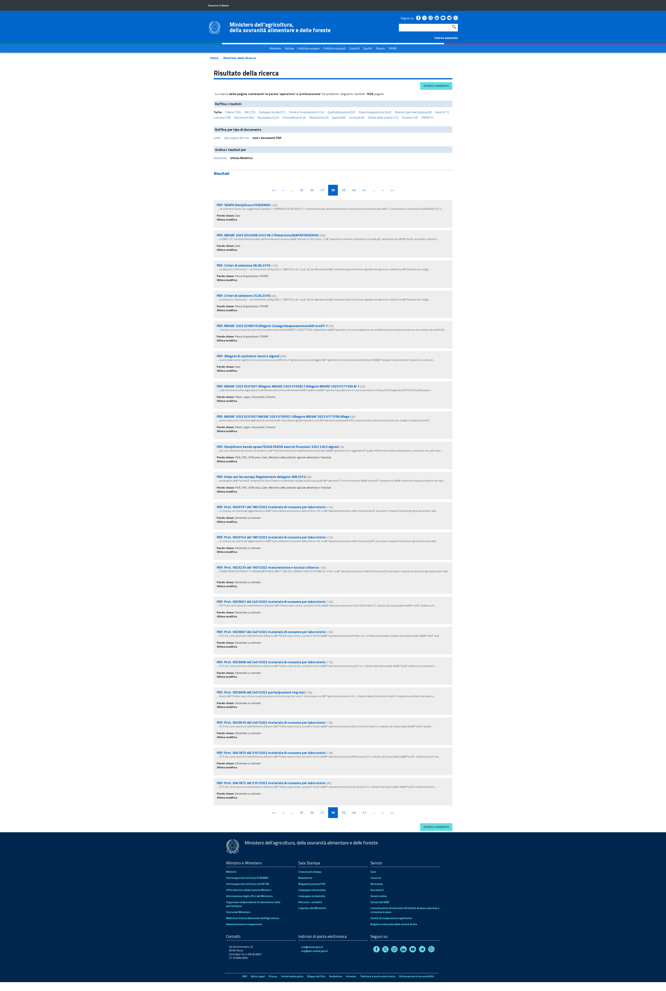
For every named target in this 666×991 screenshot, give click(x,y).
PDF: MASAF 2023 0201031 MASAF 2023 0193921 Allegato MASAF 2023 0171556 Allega (283, 416)
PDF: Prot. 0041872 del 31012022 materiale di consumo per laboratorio (271, 783)
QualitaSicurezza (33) (341, 112)
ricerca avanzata (446, 37)
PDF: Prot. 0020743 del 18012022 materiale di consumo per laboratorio (271, 537)
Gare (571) (442, 112)
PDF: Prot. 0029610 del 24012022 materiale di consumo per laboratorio (271, 722)
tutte (217, 137)
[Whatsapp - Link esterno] (455, 18)
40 (354, 190)
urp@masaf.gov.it (312, 947)
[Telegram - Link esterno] (449, 18)
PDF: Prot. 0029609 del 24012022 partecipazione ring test (261, 692)
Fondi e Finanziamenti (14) (306, 112)
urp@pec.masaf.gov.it (314, 951)
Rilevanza (220, 158)
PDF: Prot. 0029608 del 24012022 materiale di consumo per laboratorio (271, 662)
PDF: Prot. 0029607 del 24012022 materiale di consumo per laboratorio (271, 631)
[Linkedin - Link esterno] (436, 18)
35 (301, 190)
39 (343, 190)
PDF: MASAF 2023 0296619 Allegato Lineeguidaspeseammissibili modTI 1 (272, 325)
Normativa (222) (268, 117)
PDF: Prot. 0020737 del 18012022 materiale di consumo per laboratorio (271, 507)
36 (312, 190)
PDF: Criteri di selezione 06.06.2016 (243, 265)
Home (214, 58)
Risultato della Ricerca (239, 58)
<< (273, 190)
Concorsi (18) (222, 117)
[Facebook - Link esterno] (418, 18)
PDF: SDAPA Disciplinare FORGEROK (243, 205)
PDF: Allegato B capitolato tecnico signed (248, 356)
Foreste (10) (410, 117)
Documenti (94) (244, 117)
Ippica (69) (338, 117)
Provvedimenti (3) (294, 117)
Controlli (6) (356, 117)
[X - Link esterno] (424, 18)
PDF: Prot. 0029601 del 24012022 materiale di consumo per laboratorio (271, 601)
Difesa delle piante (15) (383, 117)
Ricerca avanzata (436, 86)
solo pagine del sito (236, 137)
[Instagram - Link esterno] (430, 18)
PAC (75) (249, 112)
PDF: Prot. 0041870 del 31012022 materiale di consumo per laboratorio (271, 752)
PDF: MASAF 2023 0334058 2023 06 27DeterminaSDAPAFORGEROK (267, 235)
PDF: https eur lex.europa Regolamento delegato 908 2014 (261, 476)
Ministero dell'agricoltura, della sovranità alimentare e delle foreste (280, 27)
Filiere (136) (233, 112)
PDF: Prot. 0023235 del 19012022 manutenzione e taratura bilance (267, 567)
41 (364, 190)
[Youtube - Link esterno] (443, 18)
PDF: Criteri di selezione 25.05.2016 (243, 295)
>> (392, 190)
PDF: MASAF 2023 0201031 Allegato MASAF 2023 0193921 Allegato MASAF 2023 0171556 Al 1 (288, 386)
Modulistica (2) (318, 117)
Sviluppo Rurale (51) (272, 112)
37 (322, 190)
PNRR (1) (427, 117)
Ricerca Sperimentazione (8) (413, 112)
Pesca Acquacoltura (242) (375, 112)
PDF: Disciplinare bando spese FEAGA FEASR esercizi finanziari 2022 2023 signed (277, 446)
